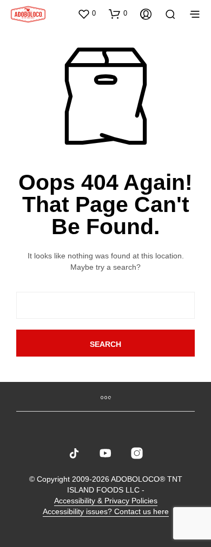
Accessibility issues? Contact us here (106, 512)
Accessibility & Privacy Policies (105, 501)
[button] (86, 13)
